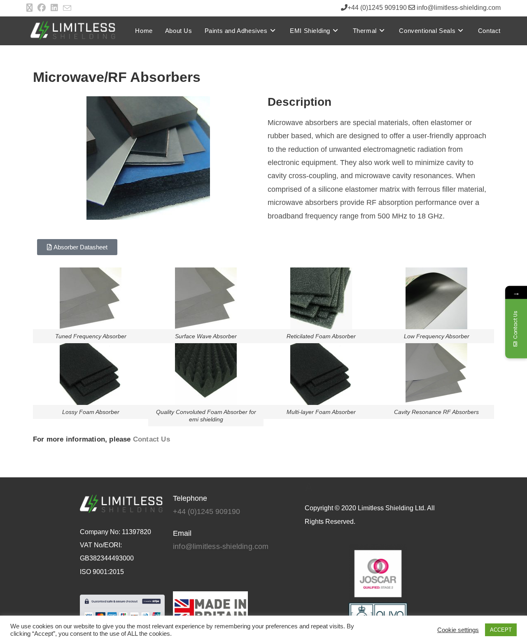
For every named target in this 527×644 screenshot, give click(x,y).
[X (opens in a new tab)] (30, 8)
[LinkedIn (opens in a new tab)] (54, 8)
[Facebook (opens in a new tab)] (41, 8)
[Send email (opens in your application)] (67, 8)
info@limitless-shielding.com (221, 546)
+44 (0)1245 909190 (206, 511)
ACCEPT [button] (501, 630)
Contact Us (151, 439)
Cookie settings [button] (458, 630)
